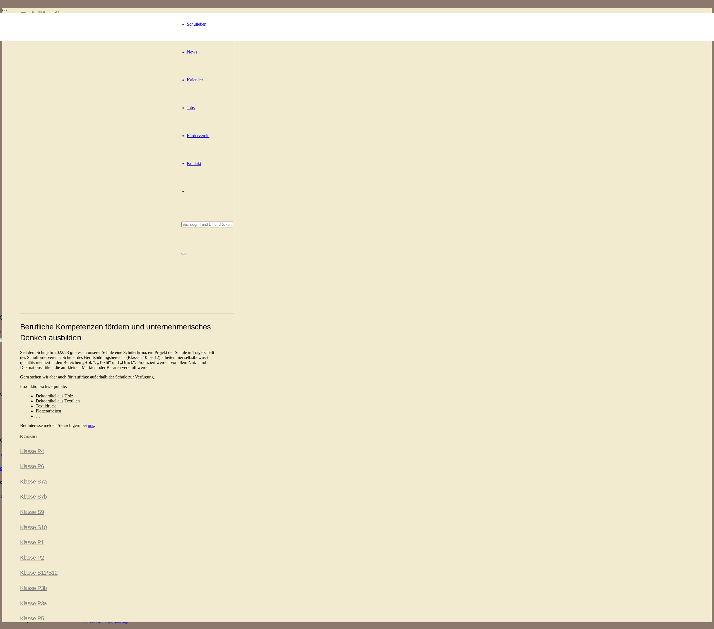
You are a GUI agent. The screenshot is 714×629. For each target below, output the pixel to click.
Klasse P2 (32, 558)
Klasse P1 (32, 542)
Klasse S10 (33, 527)
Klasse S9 (32, 512)
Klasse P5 (32, 618)
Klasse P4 (32, 451)
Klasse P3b (33, 588)
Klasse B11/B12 (38, 573)
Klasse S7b (33, 497)
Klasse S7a (33, 482)
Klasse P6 (32, 466)
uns (91, 425)
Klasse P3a (33, 603)
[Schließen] (183, 253)
